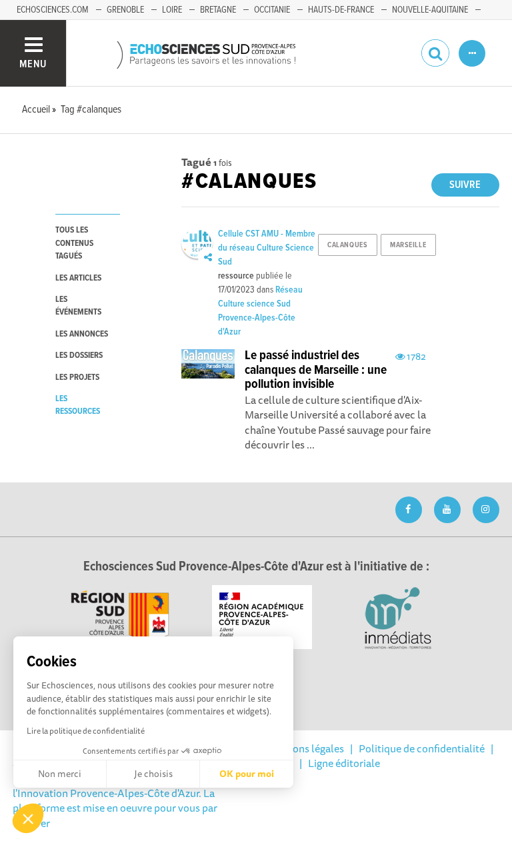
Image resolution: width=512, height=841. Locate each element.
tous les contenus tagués (74, 243)
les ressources (77, 405)
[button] (28, 818)
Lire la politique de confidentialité (86, 730)
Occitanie (272, 10)
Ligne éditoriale (344, 763)
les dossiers (79, 355)
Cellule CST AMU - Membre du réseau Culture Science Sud (266, 248)
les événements (78, 306)
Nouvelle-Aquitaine (430, 10)
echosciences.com (53, 10)
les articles (78, 278)
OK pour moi (246, 773)
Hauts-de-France (341, 10)
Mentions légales (304, 748)
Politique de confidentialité (422, 748)
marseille (408, 245)
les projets (77, 377)
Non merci (59, 773)
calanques (347, 245)
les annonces (81, 334)
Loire (172, 10)
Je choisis (153, 773)
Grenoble (125, 10)
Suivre (465, 185)
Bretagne (218, 10)
